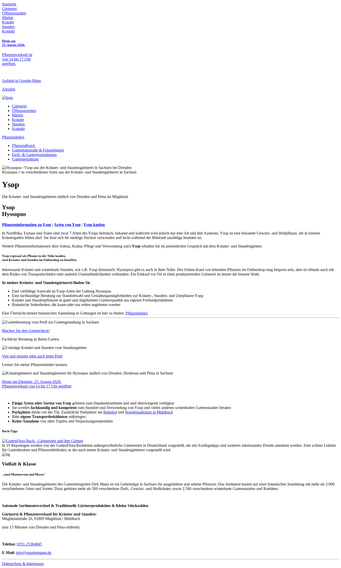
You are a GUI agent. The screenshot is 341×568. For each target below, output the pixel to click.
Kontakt (8, 31)
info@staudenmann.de (33, 552)
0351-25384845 (29, 544)
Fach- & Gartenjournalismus (34, 154)
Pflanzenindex (13, 137)
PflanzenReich (23, 146)
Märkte (7, 18)
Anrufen (8, 89)
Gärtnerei (9, 8)
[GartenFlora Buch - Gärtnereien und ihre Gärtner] (42, 441)
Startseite (9, 4)
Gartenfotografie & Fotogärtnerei (38, 150)
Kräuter (8, 22)
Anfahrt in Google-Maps (21, 80)
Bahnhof (110, 412)
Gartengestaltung (25, 159)
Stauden (8, 26)
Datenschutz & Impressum (23, 564)
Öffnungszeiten (14, 13)
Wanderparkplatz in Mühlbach (149, 412)
